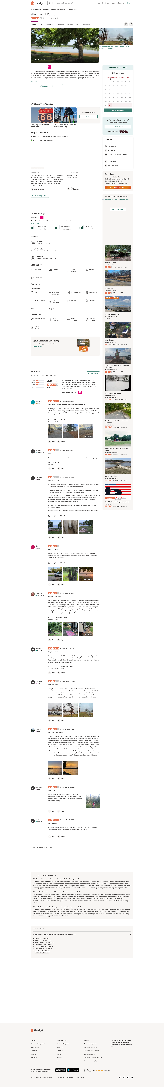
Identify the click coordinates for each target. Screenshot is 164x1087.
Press (59, 1054)
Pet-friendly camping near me (93, 1061)
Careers (59, 1057)
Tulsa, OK (116, 177)
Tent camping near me (91, 1044)
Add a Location (35, 1047)
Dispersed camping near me (93, 1057)
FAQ (77, 24)
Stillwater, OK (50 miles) (43, 940)
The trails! (52, 790)
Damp (50, 454)
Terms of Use (80, 1077)
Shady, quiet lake (54, 596)
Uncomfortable (53, 480)
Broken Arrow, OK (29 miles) (44, 942)
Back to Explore (36, 9)
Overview (34, 24)
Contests (33, 1054)
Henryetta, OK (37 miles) (43, 949)
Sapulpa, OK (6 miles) (42, 951)
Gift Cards (34, 1050)
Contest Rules (60, 1077)
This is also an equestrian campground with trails (66, 404)
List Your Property (118, 3)
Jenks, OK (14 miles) (42, 953)
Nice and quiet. (53, 823)
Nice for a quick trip (55, 732)
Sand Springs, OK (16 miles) (44, 946)
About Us (60, 1050)
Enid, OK (119, 181)
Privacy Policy (70, 1077)
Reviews (70, 24)
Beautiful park (53, 549)
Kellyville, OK (61, 9)
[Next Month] (125, 79)
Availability (86, 24)
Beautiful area (53, 685)
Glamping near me (89, 1054)
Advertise (60, 1047)
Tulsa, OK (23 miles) (42, 938)
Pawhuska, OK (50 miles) (43, 944)
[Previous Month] (110, 79)
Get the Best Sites (102, 3)
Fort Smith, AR (122, 183)
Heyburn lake (53, 652)
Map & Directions (47, 24)
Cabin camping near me (91, 1050)
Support (59, 1061)
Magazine (34, 1057)
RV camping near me (90, 1047)
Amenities (60, 24)
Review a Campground (38, 1044)
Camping (45, 9)
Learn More (35, 223)
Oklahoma (52, 9)
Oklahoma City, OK (122, 179)
